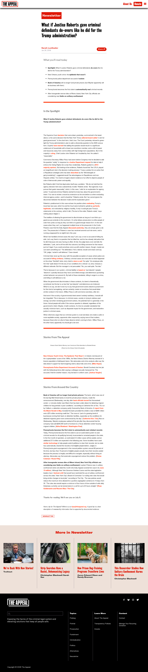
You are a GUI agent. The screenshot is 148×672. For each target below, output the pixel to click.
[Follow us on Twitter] (139, 600)
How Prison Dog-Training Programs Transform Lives (90, 569)
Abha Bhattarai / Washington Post (69, 426)
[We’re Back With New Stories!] (18, 553)
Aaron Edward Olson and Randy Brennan (89, 576)
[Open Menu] (145, 4)
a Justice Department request (79, 162)
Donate (137, 4)
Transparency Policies (102, 623)
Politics (72, 645)
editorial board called (89, 138)
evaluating (90, 203)
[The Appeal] (10, 4)
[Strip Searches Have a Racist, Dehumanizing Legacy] (56, 553)
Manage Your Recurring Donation (127, 624)
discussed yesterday (76, 228)
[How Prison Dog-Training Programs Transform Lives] (92, 553)
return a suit (77, 261)
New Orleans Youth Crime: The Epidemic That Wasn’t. (63, 356)
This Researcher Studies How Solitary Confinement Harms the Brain (129, 571)
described (74, 172)
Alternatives (74, 651)
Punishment (74, 634)
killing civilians (57, 258)
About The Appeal (101, 618)
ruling (53, 153)
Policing (73, 618)
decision (61, 135)
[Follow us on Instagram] (134, 600)
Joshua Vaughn (95, 372)
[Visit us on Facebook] (125, 600)
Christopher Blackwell (51, 575)
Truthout (7, 572)
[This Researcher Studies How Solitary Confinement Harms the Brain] (130, 553)
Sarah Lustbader (49, 48)
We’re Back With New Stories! (18, 568)
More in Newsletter (74, 532)
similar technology (50, 443)
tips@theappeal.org (79, 506)
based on (81, 270)
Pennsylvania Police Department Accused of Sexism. (63, 367)
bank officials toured (81, 400)
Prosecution (74, 629)
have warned (58, 145)
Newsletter (48, 516)
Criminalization (75, 640)
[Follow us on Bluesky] (129, 600)
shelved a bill (58, 473)
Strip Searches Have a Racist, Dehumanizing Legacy (55, 569)
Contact (122, 618)
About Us (127, 4)
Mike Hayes (96, 363)
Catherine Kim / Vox (90, 418)
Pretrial (72, 623)
